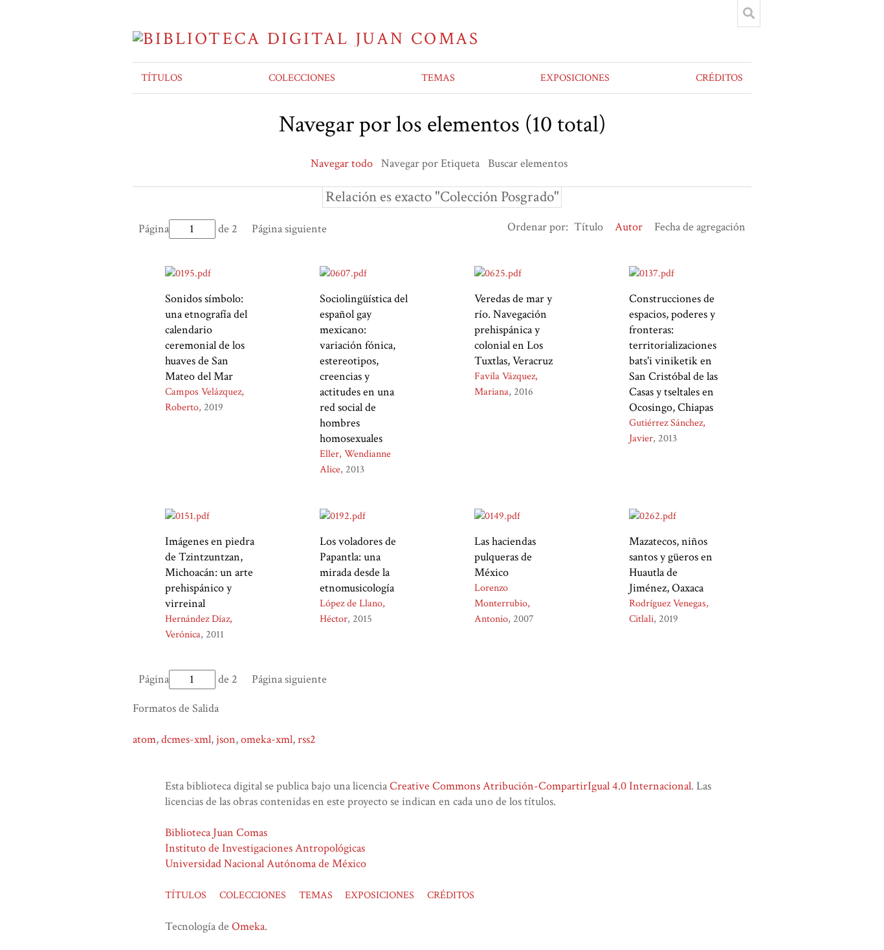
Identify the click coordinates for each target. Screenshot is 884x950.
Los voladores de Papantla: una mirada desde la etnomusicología (358, 564)
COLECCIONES (302, 78)
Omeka (248, 926)
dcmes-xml (186, 739)
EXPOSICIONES (575, 78)
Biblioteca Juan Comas (216, 832)
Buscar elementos (528, 163)
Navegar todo (342, 163)
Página (153, 228)
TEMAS (438, 78)
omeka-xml (267, 739)
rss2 (307, 739)
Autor (629, 226)
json (226, 739)
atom (144, 739)
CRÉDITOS (719, 78)
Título (588, 226)
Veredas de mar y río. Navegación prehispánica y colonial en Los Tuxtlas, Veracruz (513, 329)
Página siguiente (289, 228)
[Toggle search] (748, 13)
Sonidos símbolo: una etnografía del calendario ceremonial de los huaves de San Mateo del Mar (206, 337)
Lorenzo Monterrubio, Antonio (502, 603)
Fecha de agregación (700, 226)
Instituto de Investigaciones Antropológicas (265, 848)
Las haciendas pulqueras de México (505, 557)
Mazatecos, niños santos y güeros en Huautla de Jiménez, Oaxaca (671, 564)
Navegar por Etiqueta (430, 163)
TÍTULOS (161, 78)
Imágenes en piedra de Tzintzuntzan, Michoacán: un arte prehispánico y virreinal (209, 572)
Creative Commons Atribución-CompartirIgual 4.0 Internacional (540, 786)
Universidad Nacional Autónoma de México (265, 863)
